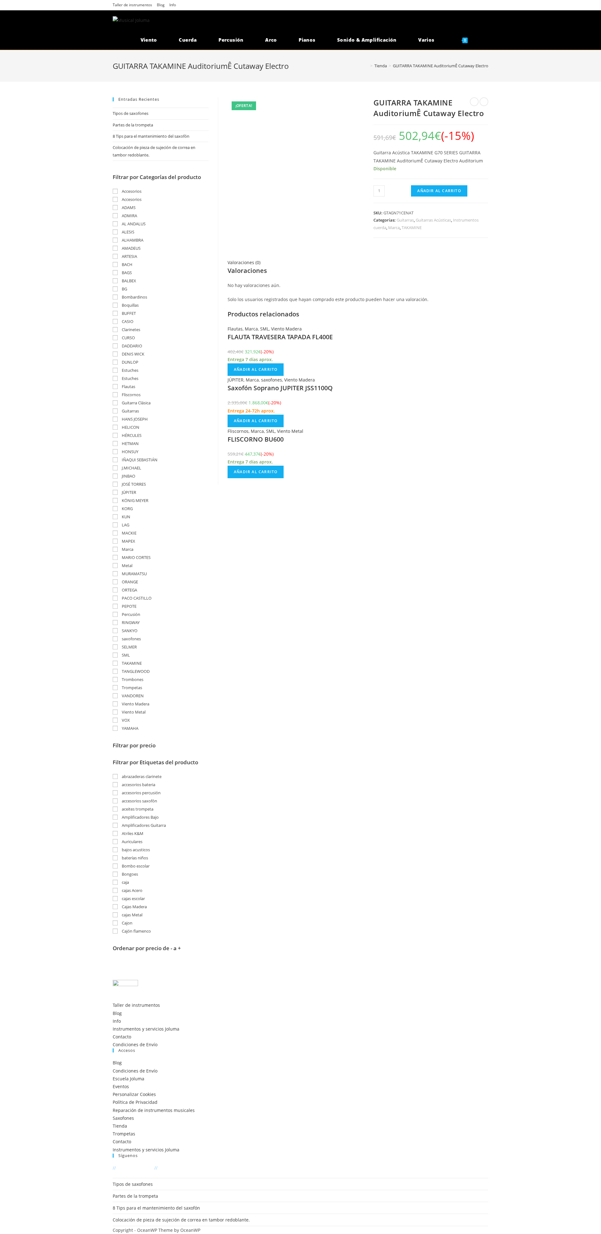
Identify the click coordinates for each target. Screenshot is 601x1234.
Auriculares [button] (131, 841)
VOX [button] (125, 720)
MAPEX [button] (128, 541)
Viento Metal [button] (133, 712)
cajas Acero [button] (131, 890)
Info (172, 5)
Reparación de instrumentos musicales (154, 1110)
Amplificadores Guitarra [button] (143, 825)
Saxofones (123, 1118)
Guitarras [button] (130, 411)
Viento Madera (286, 329)
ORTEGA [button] (129, 590)
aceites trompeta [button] (137, 809)
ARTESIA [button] (129, 256)
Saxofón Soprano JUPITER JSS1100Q (280, 388)
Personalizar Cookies (134, 1094)
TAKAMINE (412, 227)
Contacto (122, 1037)
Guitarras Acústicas (433, 220)
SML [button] (125, 655)
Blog (161, 5)
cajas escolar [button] (133, 898)
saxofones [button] (131, 639)
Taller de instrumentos (132, 5)
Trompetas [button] (131, 687)
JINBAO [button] (128, 476)
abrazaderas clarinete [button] (141, 776)
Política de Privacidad (135, 1102)
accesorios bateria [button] (138, 784)
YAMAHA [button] (129, 728)
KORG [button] (127, 508)
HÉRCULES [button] (131, 435)
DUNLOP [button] (129, 362)
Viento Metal (290, 431)
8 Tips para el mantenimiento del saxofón (151, 136)
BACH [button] (126, 264)
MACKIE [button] (128, 533)
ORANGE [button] (129, 582)
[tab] (358, 262)
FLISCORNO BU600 (256, 439)
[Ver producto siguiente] (484, 101)
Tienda (120, 1126)
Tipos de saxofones (130, 113)
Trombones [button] (132, 679)
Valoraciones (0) (244, 262)
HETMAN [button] (130, 443)
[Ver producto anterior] (474, 101)
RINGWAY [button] (130, 622)
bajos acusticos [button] (135, 850)
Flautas (235, 329)
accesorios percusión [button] (141, 793)
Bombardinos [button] (134, 297)
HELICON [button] (130, 427)
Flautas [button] (128, 386)
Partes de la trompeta (133, 125)
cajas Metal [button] (131, 915)
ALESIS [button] (127, 232)
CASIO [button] (127, 321)
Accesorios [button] (131, 191)
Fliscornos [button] (131, 394)
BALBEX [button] (128, 281)
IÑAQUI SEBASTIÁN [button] (139, 460)
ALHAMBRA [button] (132, 240)
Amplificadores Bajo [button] (140, 817)
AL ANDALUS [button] (133, 224)
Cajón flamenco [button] (136, 931)
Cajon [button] (126, 923)
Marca (394, 227)
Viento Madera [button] (135, 704)
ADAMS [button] (128, 207)
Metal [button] (126, 565)
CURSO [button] (128, 338)
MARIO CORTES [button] (136, 557)
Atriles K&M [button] (132, 833)
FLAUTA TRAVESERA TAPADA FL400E (280, 337)
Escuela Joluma (128, 1079)
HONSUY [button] (129, 451)
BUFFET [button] (128, 313)
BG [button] (124, 289)
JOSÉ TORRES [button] (133, 484)
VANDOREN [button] (132, 696)
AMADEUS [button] (131, 248)
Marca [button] (127, 549)
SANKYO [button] (129, 630)
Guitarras (405, 220)
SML (264, 329)
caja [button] (125, 882)
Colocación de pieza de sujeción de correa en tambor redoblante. (181, 1220)
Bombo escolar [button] (135, 866)
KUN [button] (125, 517)
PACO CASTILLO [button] (136, 598)
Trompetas (124, 1134)
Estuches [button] (129, 370)
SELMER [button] (129, 647)
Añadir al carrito (439, 190)
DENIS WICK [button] (132, 354)
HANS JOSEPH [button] (134, 419)
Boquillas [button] (130, 305)
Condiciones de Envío (135, 1044)
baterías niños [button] (134, 858)
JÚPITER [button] (128, 492)
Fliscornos (238, 431)
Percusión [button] (130, 614)
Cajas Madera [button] (134, 906)
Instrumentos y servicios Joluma (146, 1029)
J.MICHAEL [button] (131, 468)
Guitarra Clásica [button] (136, 403)
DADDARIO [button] (131, 346)
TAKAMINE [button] (131, 663)
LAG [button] (125, 525)
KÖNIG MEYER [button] (134, 500)
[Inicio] (366, 66)
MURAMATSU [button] (134, 573)
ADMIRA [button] (129, 215)
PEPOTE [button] (128, 606)
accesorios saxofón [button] (139, 801)
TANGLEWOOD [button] (135, 671)
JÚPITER (236, 380)
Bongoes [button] (129, 874)
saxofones (271, 380)
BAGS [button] (126, 272)
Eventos (121, 1086)
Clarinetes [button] (130, 329)
